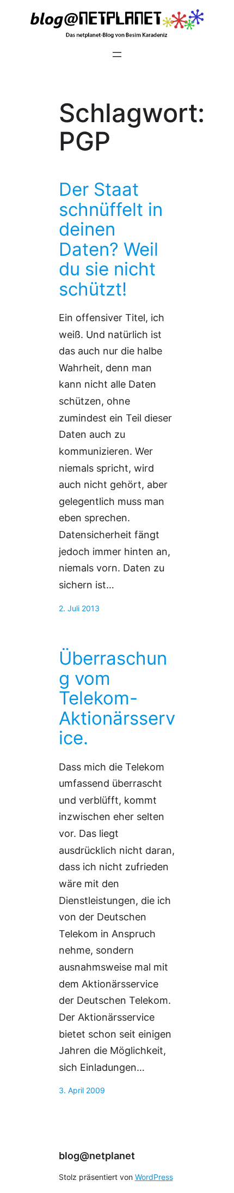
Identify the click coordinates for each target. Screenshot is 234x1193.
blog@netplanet (97, 1155)
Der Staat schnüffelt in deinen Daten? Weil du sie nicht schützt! (111, 239)
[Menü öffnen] (117, 54)
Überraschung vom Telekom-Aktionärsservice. (117, 698)
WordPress (154, 1177)
